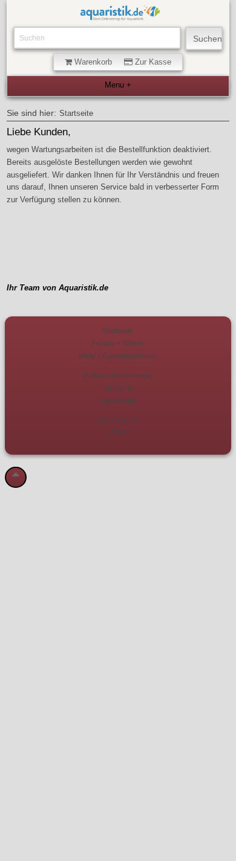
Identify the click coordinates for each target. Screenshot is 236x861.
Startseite (76, 113)
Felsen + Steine (117, 343)
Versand (117, 388)
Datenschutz (117, 420)
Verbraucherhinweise (117, 375)
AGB (117, 433)
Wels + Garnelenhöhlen (118, 356)
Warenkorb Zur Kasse (121, 61)
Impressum (117, 401)
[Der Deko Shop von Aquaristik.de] (120, 14)
